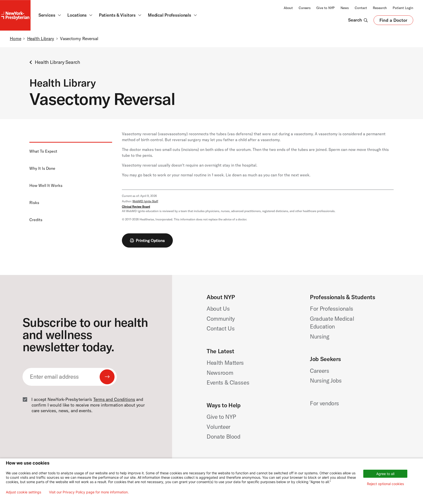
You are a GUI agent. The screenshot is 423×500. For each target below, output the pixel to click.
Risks (34, 202)
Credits (35, 219)
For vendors (324, 403)
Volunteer (218, 426)
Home (15, 38)
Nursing (319, 336)
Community (221, 318)
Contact (361, 8)
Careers (304, 8)
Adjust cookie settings (23, 492)
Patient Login (403, 8)
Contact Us (221, 328)
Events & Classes (228, 382)
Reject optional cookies (385, 484)
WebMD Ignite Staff (145, 201)
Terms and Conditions (114, 399)
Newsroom (220, 372)
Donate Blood (223, 436)
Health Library (40, 38)
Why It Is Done (42, 168)
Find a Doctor (393, 21)
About (288, 8)
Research (380, 8)
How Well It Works (45, 185)
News (345, 8)
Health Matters (225, 362)
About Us (218, 308)
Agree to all (385, 474)
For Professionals (331, 308)
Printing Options (150, 240)
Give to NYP (325, 8)
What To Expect (43, 151)
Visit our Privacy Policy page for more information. (89, 492)
